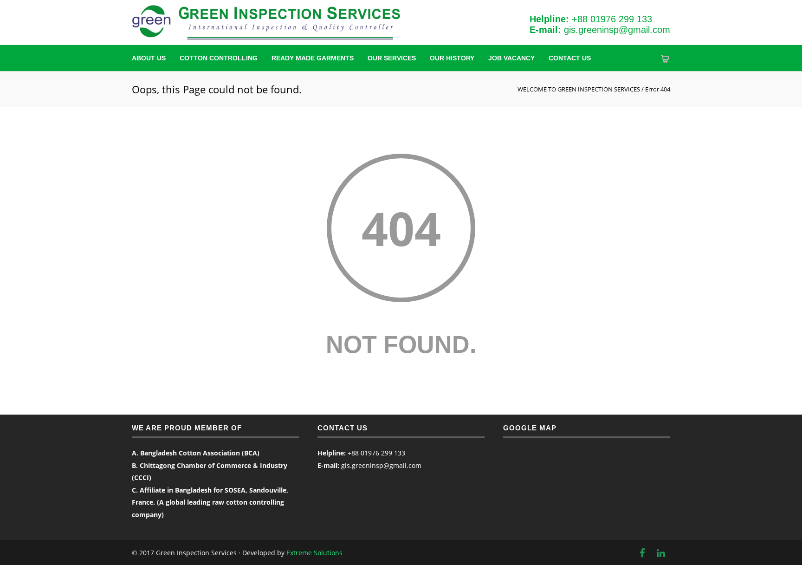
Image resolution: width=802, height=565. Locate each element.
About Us (149, 58)
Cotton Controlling (219, 58)
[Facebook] (642, 553)
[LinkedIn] (661, 553)
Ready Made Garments (313, 58)
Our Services (392, 58)
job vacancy (511, 58)
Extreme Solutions (314, 552)
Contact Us (570, 58)
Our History (452, 58)
